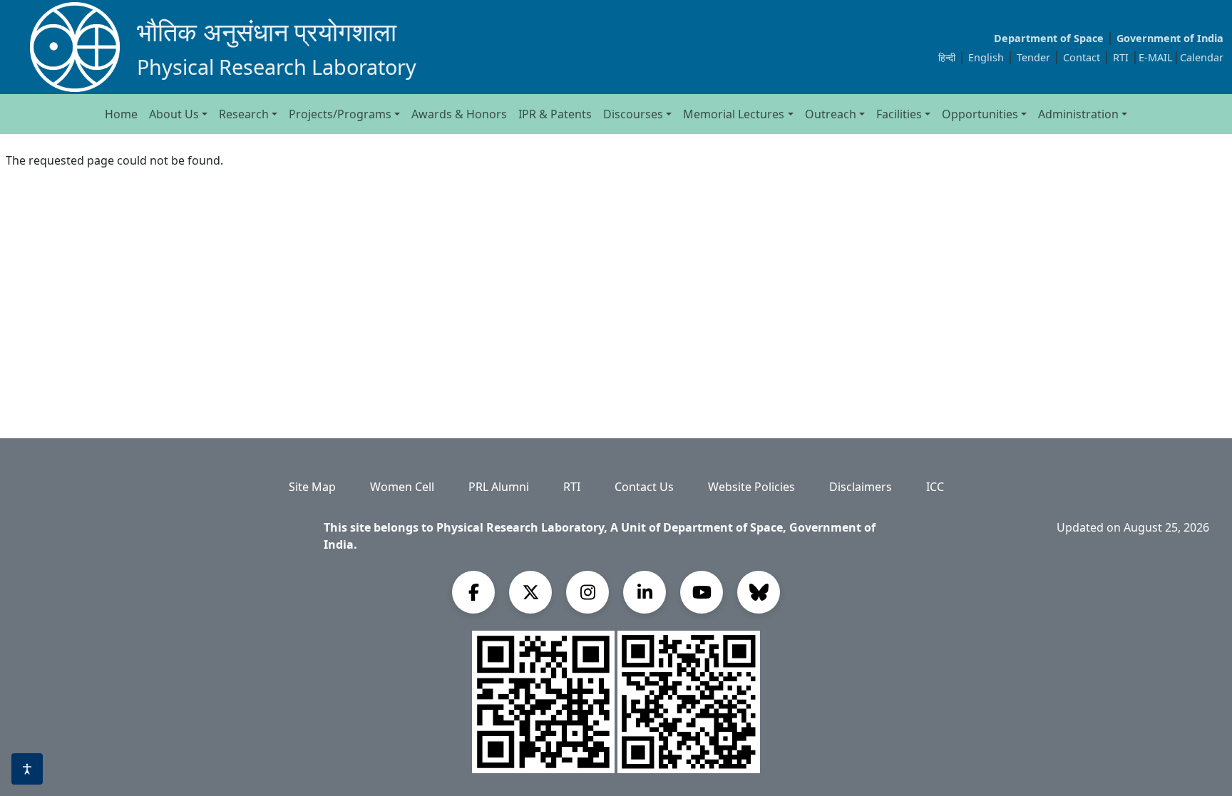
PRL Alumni (498, 487)
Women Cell (402, 487)
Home (121, 114)
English (986, 57)
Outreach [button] (830, 114)
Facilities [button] (899, 114)
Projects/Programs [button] (340, 114)
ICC (935, 487)
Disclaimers (860, 487)
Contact (1083, 57)
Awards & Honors (459, 114)
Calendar (1201, 57)
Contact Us (644, 487)
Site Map (312, 487)
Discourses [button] (633, 114)
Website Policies (751, 487)
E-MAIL (1156, 57)
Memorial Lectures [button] (733, 114)
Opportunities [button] (980, 114)
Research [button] (244, 114)
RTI (1122, 57)
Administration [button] (1078, 114)
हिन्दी (946, 57)
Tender (1035, 57)
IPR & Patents (555, 114)
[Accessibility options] (27, 769)
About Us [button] (174, 114)
